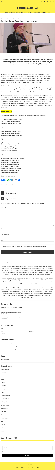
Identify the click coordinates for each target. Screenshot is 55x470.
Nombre (3, 229)
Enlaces (22, 467)
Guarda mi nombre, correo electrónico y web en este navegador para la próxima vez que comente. (24, 246)
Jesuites (2, 392)
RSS (47, 1)
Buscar (53, 1)
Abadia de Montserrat (5, 369)
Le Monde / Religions (5, 405)
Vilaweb (2, 431)
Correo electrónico (5, 234)
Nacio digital (3, 411)
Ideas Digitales (4, 389)
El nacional (3, 382)
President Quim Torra (5, 418)
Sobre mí (17, 467)
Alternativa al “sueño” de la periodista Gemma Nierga (11, 307)
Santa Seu (3, 424)
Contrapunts (31, 328)
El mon (2, 379)
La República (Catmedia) (5, 395)
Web (2, 240)
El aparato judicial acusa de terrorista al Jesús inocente (11, 312)
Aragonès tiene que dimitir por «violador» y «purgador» (11, 317)
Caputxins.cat (4, 372)
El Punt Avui (3, 385)
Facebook (41, 1)
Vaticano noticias (4, 427)
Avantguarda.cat (27, 8)
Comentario (4, 207)
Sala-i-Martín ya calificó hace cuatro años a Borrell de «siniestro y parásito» (19, 343)
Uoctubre (3, 333)
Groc (2, 331)
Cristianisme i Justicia (5, 376)
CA (35, 4)
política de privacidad (28, 459)
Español (38, 467)
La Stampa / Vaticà (4, 402)
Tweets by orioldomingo (6, 359)
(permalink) (18, 184)
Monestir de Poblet (5, 408)
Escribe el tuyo (19, 193)
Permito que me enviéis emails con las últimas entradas (13, 452)
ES (37, 4)
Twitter (44, 1)
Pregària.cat (3, 415)
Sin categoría (31, 331)
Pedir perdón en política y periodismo (14, 346)
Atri (15, 18)
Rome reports (3, 421)
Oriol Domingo (3, 18)
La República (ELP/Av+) (5, 398)
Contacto (27, 467)
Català (33, 467)
